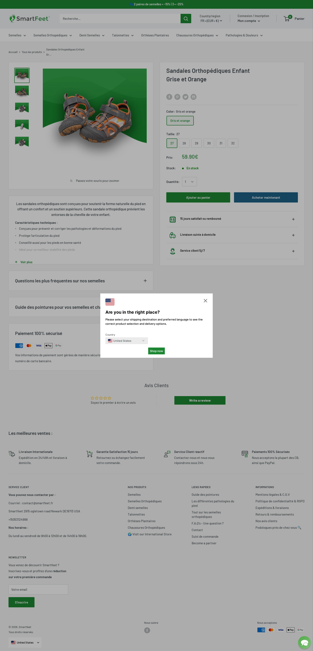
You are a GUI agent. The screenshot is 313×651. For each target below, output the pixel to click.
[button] (205, 302)
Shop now (156, 351)
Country (110, 334)
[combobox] (119, 341)
